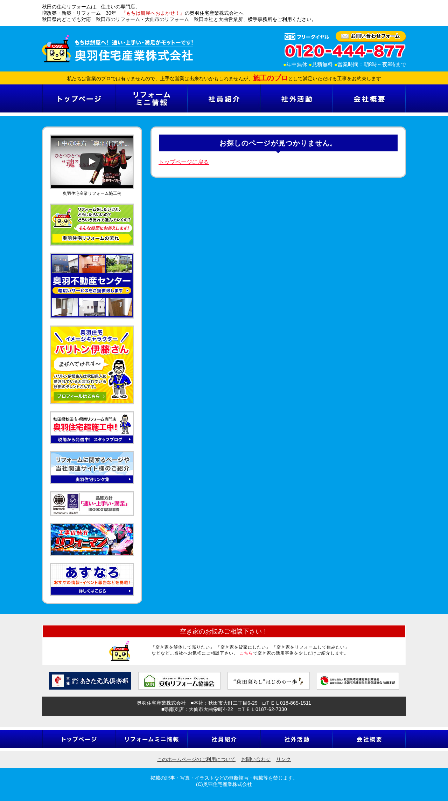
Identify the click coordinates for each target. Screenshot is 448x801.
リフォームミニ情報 (151, 98)
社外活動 (296, 98)
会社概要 (369, 98)
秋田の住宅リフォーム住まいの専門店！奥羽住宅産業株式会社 (117, 48)
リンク (283, 759)
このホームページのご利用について (196, 759)
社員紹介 (223, 98)
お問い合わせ (256, 759)
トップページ (78, 98)
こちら (246, 653)
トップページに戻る (184, 162)
